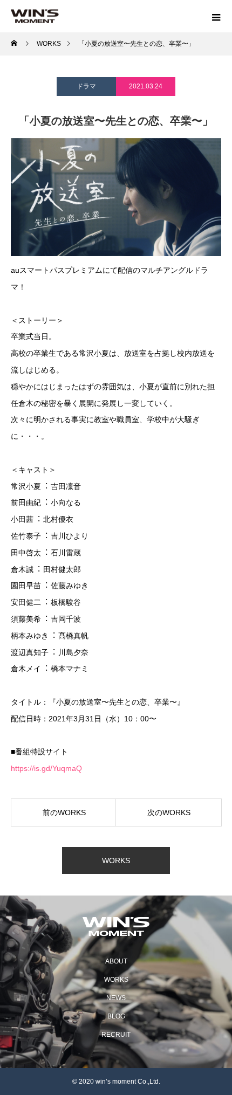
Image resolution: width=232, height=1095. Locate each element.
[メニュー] (216, 16)
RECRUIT (116, 1034)
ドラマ (86, 86)
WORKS (116, 860)
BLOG (116, 1016)
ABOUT (116, 961)
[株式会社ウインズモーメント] (116, 926)
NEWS (116, 998)
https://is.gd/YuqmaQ (46, 768)
